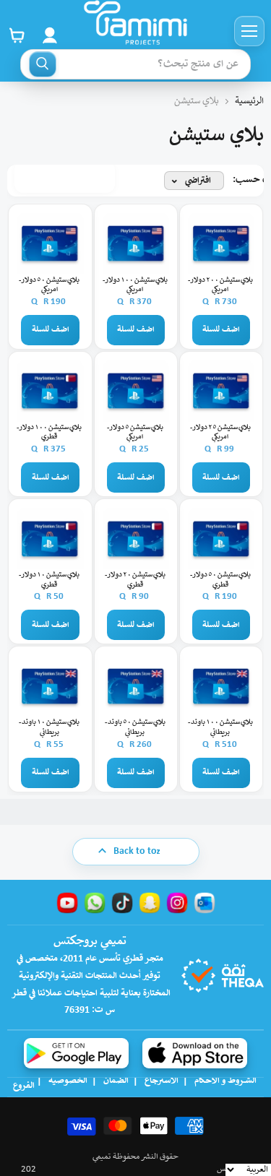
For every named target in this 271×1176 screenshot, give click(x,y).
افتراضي (198, 181)
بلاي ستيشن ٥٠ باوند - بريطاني (135, 728)
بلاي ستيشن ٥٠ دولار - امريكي (49, 286)
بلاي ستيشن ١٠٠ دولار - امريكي (135, 286)
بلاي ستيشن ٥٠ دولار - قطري (220, 580)
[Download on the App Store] (194, 1053)
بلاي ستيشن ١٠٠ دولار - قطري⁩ (49, 433)
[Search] (42, 64)
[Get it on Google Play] (76, 1053)
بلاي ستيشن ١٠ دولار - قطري (49, 580)
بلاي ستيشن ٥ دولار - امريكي (135, 433)
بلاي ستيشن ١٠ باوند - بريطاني (49, 728)
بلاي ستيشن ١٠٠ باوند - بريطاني (220, 728)
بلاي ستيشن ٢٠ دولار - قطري (135, 580)
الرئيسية (249, 101)
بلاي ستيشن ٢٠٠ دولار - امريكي (220, 286)
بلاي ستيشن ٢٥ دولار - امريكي (220, 433)
